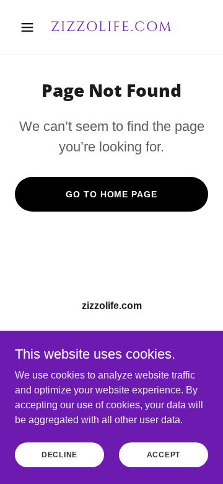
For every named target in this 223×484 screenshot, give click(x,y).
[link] (111, 27)
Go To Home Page (111, 194)
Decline (59, 454)
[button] (29, 27)
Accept (164, 454)
